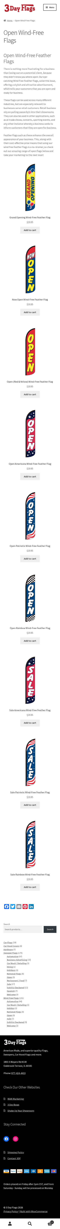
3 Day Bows (13, 1104)
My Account (10, 1224)
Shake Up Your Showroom (21, 1110)
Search (7, 924)
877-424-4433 (18, 1073)
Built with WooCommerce (33, 1211)
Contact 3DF (14, 1158)
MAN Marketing (16, 1098)
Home (9, 20)
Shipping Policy (16, 1152)
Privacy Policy (11, 1211)
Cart (46, 1221)
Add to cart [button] (30, 230)
